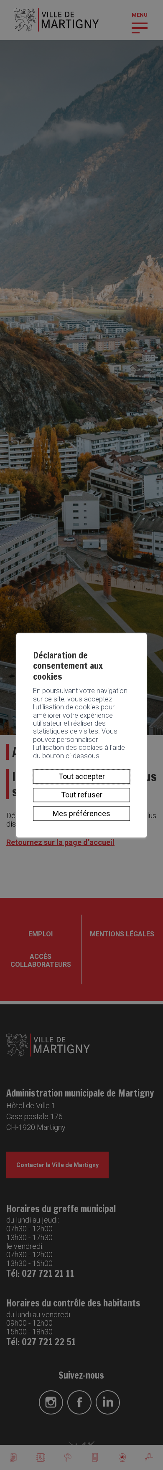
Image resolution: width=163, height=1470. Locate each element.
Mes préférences (81, 813)
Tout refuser (81, 795)
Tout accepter (82, 776)
